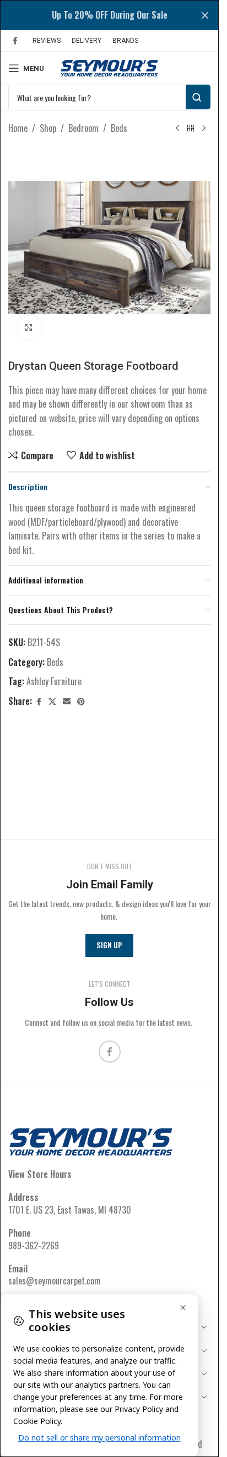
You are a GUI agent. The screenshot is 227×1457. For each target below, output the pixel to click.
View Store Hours (40, 1174)
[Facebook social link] (14, 41)
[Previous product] (177, 128)
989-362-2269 (33, 1245)
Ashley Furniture (54, 681)
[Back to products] (190, 128)
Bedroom (83, 128)
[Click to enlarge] (29, 327)
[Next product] (203, 128)
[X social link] (52, 701)
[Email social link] (67, 701)
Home (18, 128)
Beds (119, 128)
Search (198, 97)
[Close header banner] (205, 15)
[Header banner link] (109, 15)
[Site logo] (109, 67)
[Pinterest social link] (81, 701)
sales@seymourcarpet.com (54, 1280)
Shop (48, 128)
